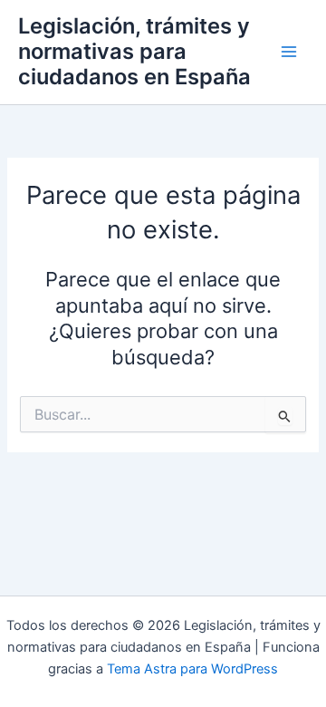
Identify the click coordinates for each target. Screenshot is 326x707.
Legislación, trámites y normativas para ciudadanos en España (134, 52)
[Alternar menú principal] (289, 52)
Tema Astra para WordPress (192, 669)
